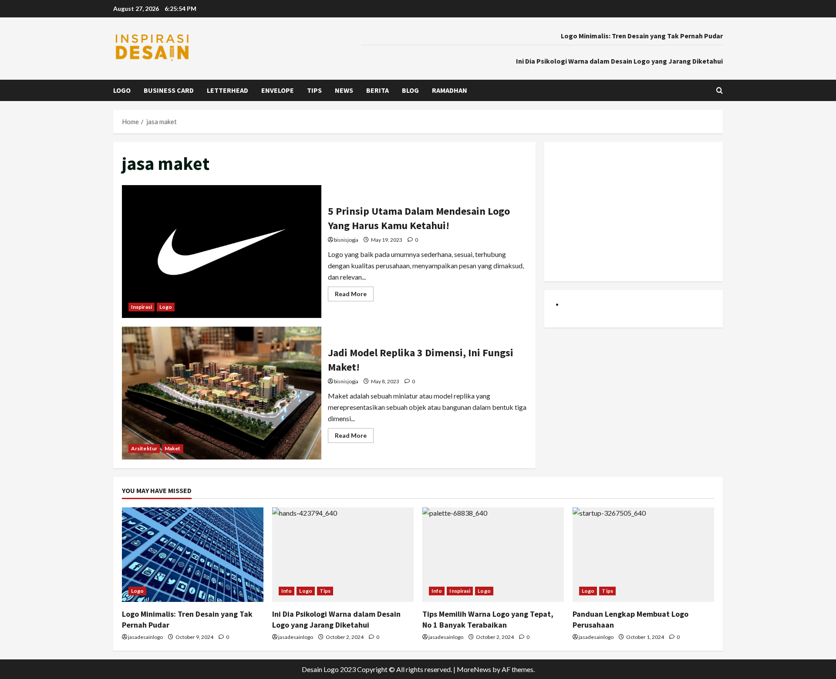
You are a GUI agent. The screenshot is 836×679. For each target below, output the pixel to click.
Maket (173, 448)
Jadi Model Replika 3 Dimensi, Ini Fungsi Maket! (221, 393)
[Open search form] (719, 90)
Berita (377, 90)
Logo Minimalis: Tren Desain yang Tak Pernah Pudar (642, 35)
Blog (410, 90)
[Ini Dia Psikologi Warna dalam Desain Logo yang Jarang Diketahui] (343, 554)
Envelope (277, 90)
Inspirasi (141, 307)
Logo (122, 90)
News (344, 90)
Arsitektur (144, 448)
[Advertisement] (633, 212)
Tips (314, 90)
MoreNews (474, 669)
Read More (354, 295)
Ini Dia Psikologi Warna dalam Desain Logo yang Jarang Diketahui (619, 61)
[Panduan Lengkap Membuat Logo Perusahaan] (643, 554)
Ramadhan (449, 90)
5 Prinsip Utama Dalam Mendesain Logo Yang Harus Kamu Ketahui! (221, 251)
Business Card (169, 90)
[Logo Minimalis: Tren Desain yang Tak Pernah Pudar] (192, 554)
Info (286, 591)
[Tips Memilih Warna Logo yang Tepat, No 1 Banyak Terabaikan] (493, 554)
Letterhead (227, 90)
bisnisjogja (346, 239)
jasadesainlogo (145, 637)
